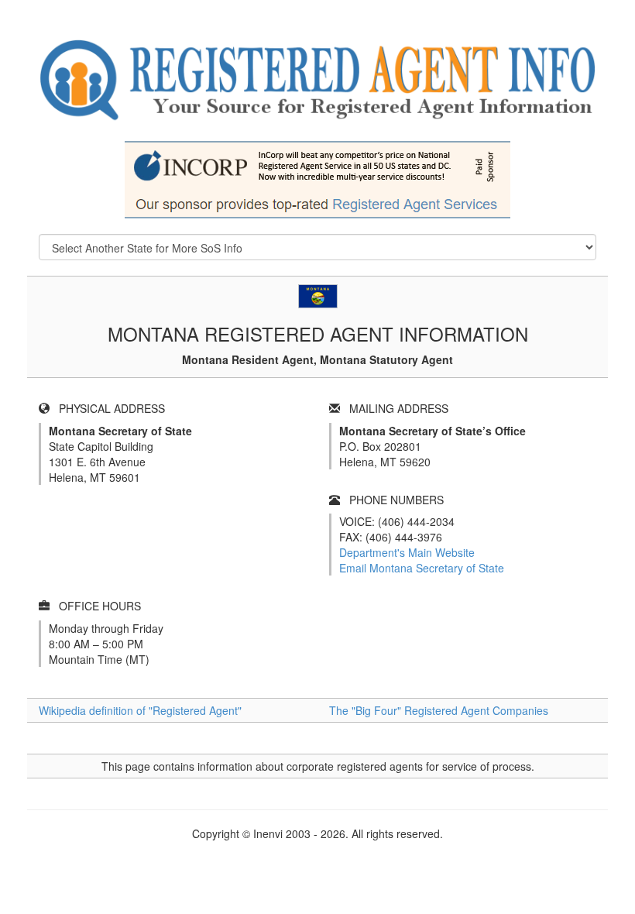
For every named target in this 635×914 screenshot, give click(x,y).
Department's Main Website (407, 552)
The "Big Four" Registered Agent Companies (438, 710)
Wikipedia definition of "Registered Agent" (140, 710)
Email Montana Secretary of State (421, 568)
